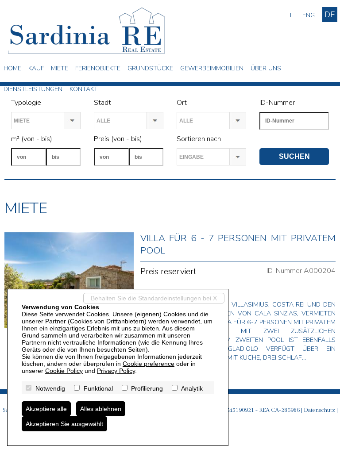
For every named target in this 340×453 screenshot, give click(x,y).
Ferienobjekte (97, 68)
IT (290, 15)
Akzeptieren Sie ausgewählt (64, 423)
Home (12, 68)
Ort (182, 102)
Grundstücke (150, 68)
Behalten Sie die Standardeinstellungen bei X (154, 298)
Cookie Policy (64, 370)
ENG (308, 15)
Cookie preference (148, 363)
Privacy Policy (116, 370)
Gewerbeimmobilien (211, 68)
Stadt (102, 102)
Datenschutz (319, 410)
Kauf (36, 68)
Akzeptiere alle (46, 408)
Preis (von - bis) (118, 139)
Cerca (268, 139)
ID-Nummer (277, 102)
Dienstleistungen (33, 89)
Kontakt (84, 89)
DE (330, 14)
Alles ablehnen (100, 408)
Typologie (26, 102)
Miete (59, 68)
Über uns (266, 68)
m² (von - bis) (31, 139)
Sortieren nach (199, 139)
